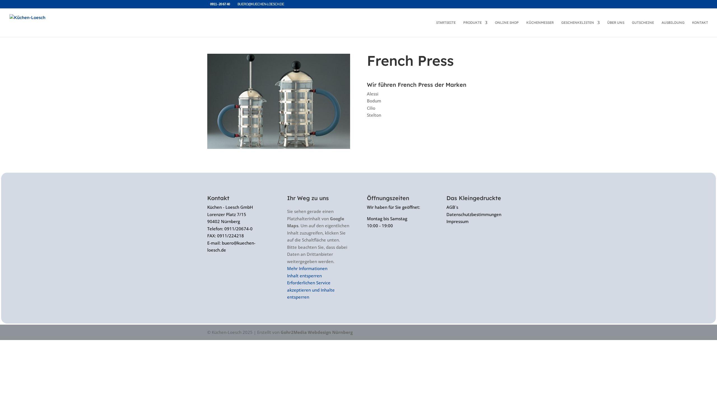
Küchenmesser (540, 23)
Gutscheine (643, 23)
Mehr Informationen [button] (307, 268)
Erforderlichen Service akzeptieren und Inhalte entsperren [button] (311, 290)
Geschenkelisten (577, 23)
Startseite (446, 23)
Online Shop (507, 23)
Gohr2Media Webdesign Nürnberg (317, 332)
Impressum (457, 221)
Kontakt (700, 23)
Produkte (472, 23)
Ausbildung (673, 23)
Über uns (615, 23)
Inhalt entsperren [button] (304, 275)
